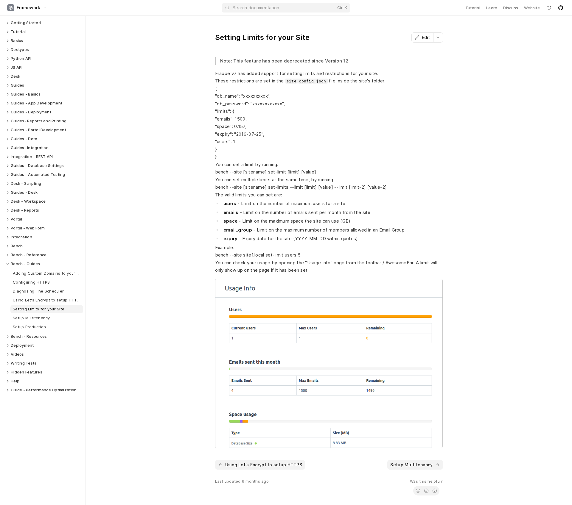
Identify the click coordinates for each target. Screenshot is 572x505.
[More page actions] (438, 37)
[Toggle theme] (549, 8)
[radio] (418, 491)
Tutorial (472, 7)
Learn (491, 7)
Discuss (510, 7)
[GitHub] (561, 8)
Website (532, 7)
